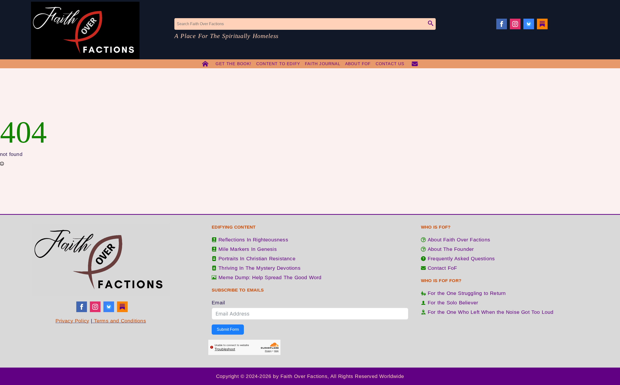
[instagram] (515, 24)
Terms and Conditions (119, 320)
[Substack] (542, 24)
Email (218, 302)
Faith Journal (322, 64)
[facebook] (501, 24)
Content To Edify (278, 64)
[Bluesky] (528, 24)
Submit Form (228, 329)
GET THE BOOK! (233, 64)
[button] (431, 24)
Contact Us (390, 64)
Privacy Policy (72, 320)
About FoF (358, 64)
